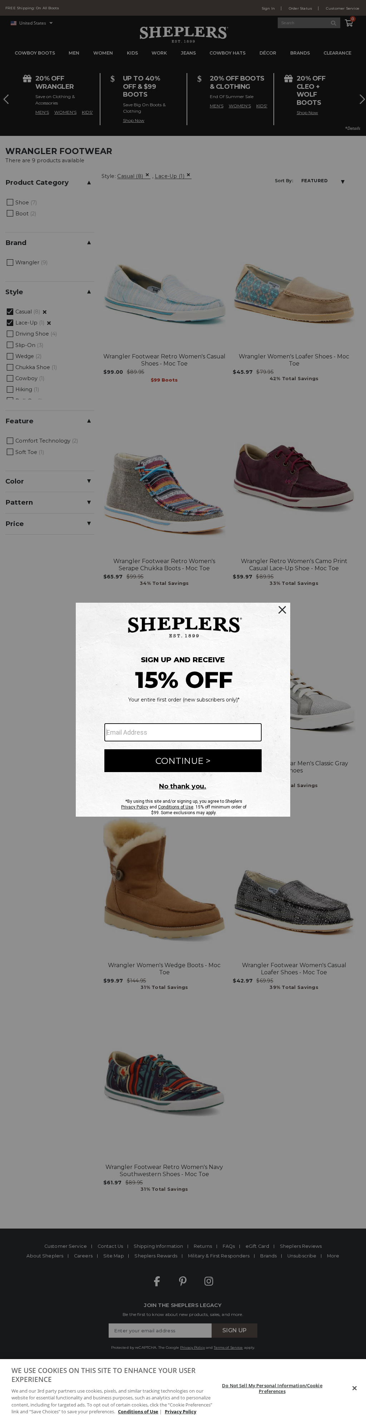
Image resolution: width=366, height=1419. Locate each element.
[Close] (354, 1388)
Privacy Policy (180, 1411)
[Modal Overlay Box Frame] (183, 710)
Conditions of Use (138, 1411)
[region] (183, 1389)
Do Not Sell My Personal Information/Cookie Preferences (272, 1388)
